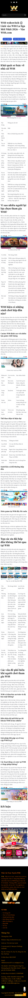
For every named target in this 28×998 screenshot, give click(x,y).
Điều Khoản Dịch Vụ (8, 919)
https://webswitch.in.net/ (14, 939)
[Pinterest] (17, 2)
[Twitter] (11, 2)
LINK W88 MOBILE (19, 39)
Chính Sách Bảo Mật (8, 917)
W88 (2, 46)
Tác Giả (5, 925)
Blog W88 (5, 923)
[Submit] (25, 15)
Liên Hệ (5, 927)
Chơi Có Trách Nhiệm (9, 915)
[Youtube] (14, 2)
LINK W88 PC (7, 39)
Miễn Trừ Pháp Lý (8, 921)
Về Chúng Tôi (6, 913)
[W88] (14, 8)
